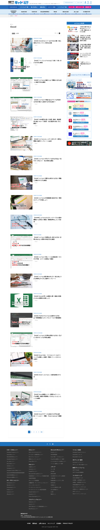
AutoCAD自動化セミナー (12, 475)
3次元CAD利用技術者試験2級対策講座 (15, 472)
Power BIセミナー (33, 461)
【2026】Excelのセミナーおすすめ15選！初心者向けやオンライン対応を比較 (47, 42)
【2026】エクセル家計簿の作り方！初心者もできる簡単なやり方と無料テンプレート (47, 277)
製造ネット (53, 494)
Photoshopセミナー (11, 487)
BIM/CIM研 (53, 473)
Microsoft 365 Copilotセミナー (36, 473)
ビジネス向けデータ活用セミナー (58, 461)
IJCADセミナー (10, 465)
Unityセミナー (10, 489)
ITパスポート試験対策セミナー (36, 454)
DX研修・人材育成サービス (79, 480)
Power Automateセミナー (34, 496)
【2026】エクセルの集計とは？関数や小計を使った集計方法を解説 (47, 81)
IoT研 (52, 491)
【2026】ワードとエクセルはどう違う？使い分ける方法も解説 (47, 61)
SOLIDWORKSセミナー (12, 456)
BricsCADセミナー (11, 463)
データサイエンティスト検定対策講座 (37, 489)
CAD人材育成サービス (78, 477)
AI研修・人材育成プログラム (79, 482)
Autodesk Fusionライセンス (79, 452)
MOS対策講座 (54, 454)
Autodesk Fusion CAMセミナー (14, 470)
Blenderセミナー (10, 485)
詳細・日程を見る (81, 108)
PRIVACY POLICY (68, 523)
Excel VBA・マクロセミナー (57, 456)
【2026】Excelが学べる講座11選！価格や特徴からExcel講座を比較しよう (47, 297)
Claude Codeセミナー (34, 491)
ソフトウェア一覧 (24, 7)
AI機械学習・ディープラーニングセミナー (38, 482)
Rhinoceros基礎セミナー (12, 477)
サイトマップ (51, 523)
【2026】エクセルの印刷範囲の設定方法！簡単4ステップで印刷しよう (47, 199)
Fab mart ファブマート (78, 462)
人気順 (17, 33)
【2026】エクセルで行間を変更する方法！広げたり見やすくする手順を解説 (47, 336)
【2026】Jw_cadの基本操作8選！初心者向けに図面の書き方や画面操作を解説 (85, 38)
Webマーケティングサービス (79, 493)
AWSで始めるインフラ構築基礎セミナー (38, 506)
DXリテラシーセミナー (34, 456)
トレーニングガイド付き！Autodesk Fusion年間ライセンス (85, 55)
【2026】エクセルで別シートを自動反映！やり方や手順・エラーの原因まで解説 (47, 258)
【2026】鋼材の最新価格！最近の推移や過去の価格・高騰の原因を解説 (85, 47)
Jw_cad (76, 11)
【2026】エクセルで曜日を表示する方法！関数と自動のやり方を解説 (47, 179)
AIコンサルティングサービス (79, 487)
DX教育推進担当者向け (69, 2)
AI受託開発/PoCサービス (78, 484)
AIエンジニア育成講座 (34, 480)
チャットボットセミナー (34, 485)
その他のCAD (86, 11)
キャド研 (53, 469)
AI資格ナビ (53, 485)
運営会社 (34, 523)
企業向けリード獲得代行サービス (80, 489)
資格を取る (42, 7)
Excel (16, 15)
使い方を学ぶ (34, 7)
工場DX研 (53, 478)
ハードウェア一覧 (62, 7)
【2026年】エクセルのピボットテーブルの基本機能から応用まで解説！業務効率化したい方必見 (47, 219)
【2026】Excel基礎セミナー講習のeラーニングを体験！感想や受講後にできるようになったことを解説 (47, 396)
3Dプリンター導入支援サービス (80, 464)
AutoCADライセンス (77, 454)
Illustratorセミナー (11, 482)
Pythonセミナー (32, 501)
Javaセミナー (32, 504)
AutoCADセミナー (11, 454)
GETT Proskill (76, 470)
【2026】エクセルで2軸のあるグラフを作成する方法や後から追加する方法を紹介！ (47, 101)
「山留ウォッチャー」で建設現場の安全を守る (85, 64)
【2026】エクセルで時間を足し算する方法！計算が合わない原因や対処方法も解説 (47, 238)
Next (41, 431)
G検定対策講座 (32, 478)
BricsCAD (66, 11)
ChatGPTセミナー (33, 471)
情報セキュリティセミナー (35, 459)
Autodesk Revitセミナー (12, 459)
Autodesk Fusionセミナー (13, 452)
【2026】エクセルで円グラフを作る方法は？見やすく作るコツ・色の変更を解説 (47, 159)
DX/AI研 (52, 471)
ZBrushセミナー (10, 494)
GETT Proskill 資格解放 (78, 472)
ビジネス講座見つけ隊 (56, 487)
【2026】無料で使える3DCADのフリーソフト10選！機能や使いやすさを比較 (85, 29)
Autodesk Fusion (13, 11)
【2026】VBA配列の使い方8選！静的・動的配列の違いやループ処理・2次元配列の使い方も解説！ (47, 121)
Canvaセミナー (10, 491)
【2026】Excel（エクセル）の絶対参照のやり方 (47, 376)
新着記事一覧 (88, 7)
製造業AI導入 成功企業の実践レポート (79, 89)
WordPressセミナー (33, 508)
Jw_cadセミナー (10, 461)
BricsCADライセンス (77, 456)
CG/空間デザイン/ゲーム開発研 (58, 476)
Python (36, 320)
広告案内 (58, 523)
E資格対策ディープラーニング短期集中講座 (39, 476)
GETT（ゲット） (77, 491)
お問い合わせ (42, 523)
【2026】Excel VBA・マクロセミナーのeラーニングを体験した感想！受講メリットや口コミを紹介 (47, 357)
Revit (55, 11)
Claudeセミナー (32, 494)
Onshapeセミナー (11, 468)
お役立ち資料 (79, 2)
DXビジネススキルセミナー (35, 452)
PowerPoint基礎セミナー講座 (57, 459)
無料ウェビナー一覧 (80, 7)
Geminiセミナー (32, 469)
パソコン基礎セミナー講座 (57, 463)
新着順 (13, 33)
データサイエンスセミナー (35, 487)
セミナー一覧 (71, 7)
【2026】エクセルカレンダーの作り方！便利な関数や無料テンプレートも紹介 (47, 140)
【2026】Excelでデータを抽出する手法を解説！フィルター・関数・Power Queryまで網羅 (47, 415)
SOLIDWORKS (44, 11)
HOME (11, 15)
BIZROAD (53, 482)
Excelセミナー (54, 452)
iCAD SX (34, 11)
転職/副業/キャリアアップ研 (57, 480)
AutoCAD (24, 11)
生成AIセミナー (32, 466)
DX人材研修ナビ (54, 489)
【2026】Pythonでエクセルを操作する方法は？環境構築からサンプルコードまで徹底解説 (47, 317)
